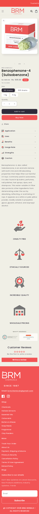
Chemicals (6, 407)
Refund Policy (7, 466)
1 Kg (5, 95)
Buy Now (19, 117)
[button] (2, 11)
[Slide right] (24, 63)
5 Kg (14, 95)
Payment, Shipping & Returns (14, 451)
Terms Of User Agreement (13, 462)
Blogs (4, 470)
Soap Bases (7, 426)
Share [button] (6, 124)
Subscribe (19, 500)
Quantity (5, 100)
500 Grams (22, 90)
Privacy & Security (9, 455)
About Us (5, 447)
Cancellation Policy (10, 459)
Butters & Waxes (9, 422)
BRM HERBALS (28, 508)
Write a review (19, 360)
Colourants (6, 418)
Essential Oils (7, 415)
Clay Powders (7, 433)
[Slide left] (14, 63)
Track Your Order (9, 444)
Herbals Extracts (9, 411)
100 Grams (8, 90)
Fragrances (6, 430)
